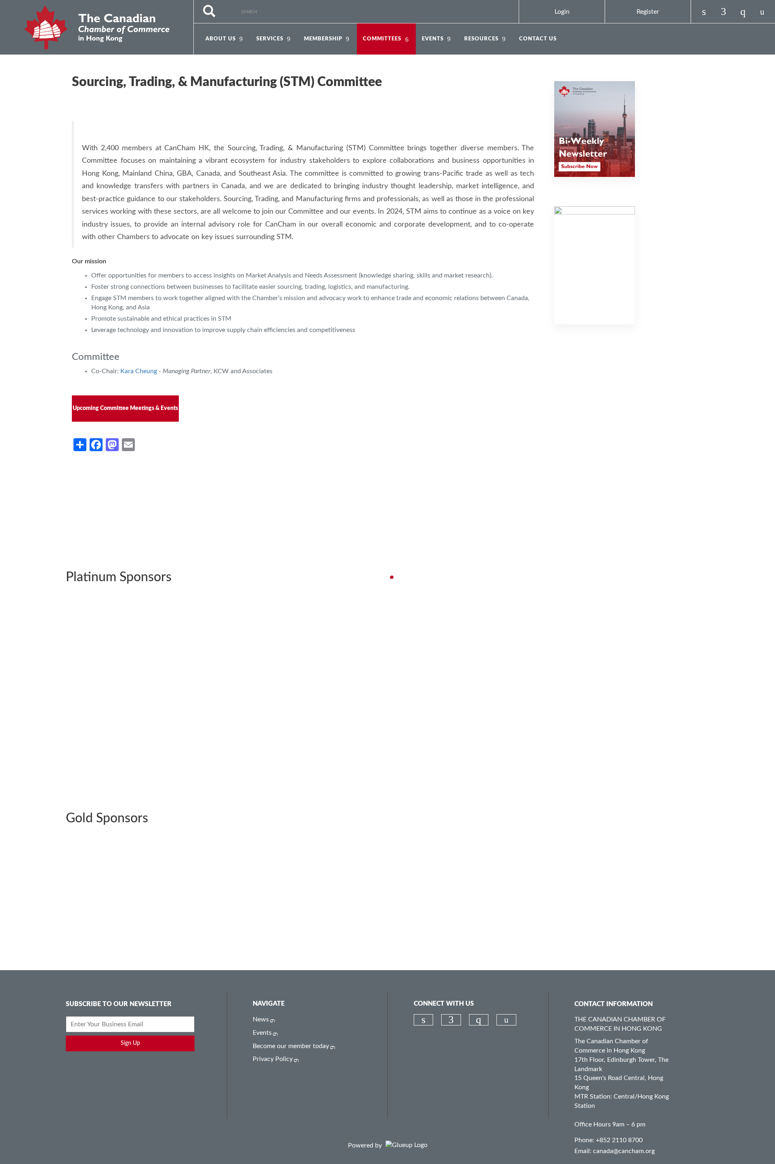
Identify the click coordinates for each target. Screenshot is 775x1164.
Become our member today (291, 1046)
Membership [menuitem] (323, 39)
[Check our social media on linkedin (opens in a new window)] (704, 12)
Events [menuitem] (433, 39)
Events (262, 1033)
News (261, 1019)
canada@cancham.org (624, 1151)
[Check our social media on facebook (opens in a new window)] (723, 12)
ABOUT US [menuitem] (220, 39)
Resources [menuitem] (481, 39)
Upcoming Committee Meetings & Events (125, 408)
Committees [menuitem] (382, 39)
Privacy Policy (273, 1059)
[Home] (96, 27)
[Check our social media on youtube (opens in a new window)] (762, 12)
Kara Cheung (138, 371)
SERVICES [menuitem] (269, 39)
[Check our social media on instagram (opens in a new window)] (743, 12)
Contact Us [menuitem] (538, 39)
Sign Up (130, 1043)
